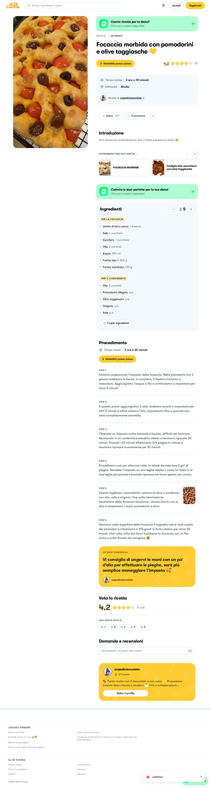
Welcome (81, 774)
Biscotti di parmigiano (18, 742)
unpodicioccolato (131, 98)
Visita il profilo (126, 693)
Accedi (176, 5)
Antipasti (116, 36)
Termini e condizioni (17, 769)
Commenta (138, 115)
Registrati (195, 5)
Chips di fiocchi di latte (88, 732)
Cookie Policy (83, 764)
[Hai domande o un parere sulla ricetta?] (144, 650)
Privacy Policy (15, 764)
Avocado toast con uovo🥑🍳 (22, 737)
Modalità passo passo (117, 63)
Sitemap (81, 769)
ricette (101, 36)
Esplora (11, 774)
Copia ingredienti (118, 323)
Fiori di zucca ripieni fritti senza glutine (26, 747)
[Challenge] (163, 5)
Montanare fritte (16, 732)
